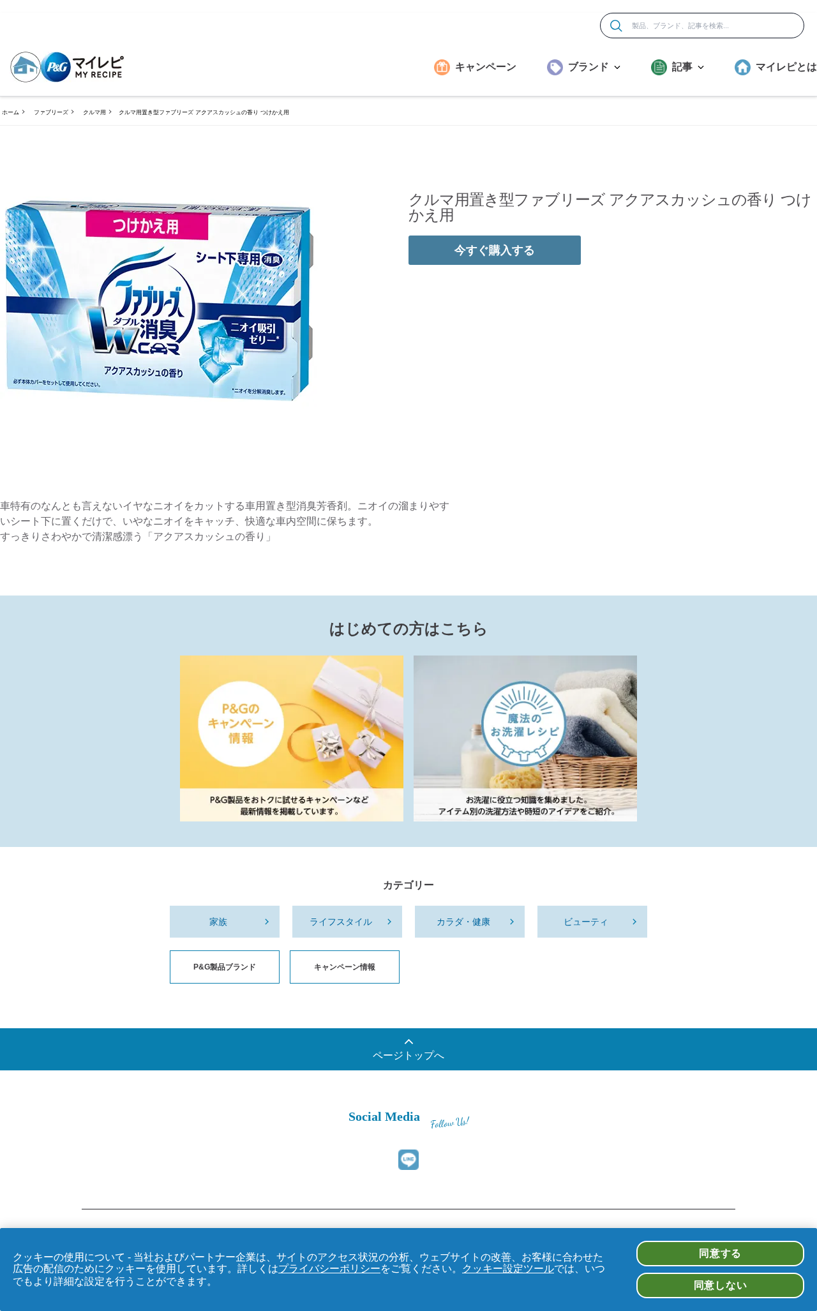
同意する (720, 1253)
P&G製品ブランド (224, 967)
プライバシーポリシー (329, 1268)
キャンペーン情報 (344, 967)
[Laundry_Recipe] (525, 738)
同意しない (720, 1285)
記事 (682, 66)
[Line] (408, 1160)
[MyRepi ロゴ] (67, 67)
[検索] (616, 26)
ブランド (588, 66)
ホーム (10, 112)
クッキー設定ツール (508, 1268)
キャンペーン (485, 66)
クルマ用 (94, 112)
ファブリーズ (51, 112)
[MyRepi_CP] (291, 738)
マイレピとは (786, 66)
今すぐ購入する (494, 250)
